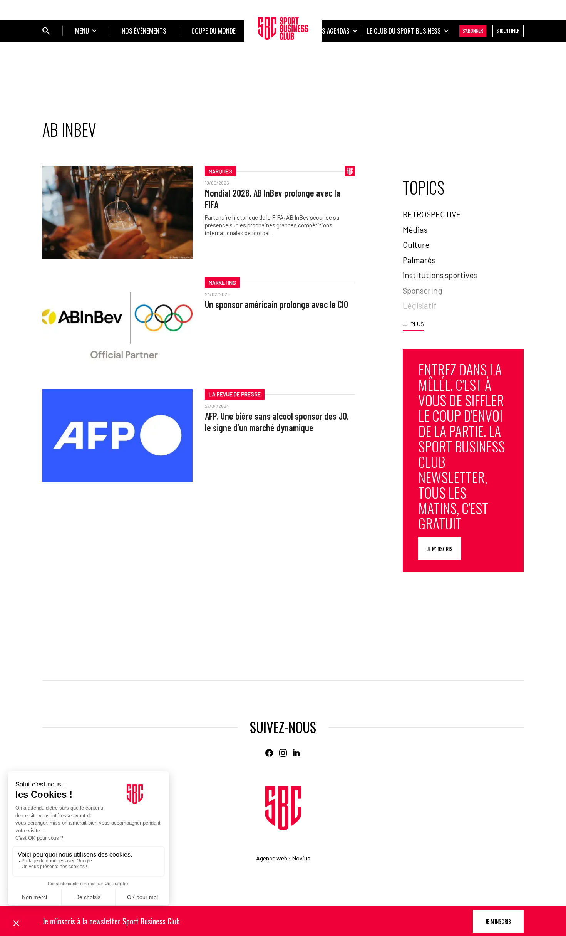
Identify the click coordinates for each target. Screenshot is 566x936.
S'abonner (472, 30)
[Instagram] (283, 753)
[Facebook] (269, 753)
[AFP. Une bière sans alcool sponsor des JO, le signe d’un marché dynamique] (117, 435)
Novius (301, 858)
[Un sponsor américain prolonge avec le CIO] (117, 323)
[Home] (283, 808)
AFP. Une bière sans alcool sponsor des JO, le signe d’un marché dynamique (277, 421)
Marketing (222, 282)
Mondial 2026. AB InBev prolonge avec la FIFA (272, 198)
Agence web (271, 858)
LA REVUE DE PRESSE (235, 394)
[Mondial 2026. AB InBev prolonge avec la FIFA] (117, 212)
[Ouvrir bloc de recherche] (46, 30)
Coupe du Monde (213, 30)
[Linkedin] (297, 753)
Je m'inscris (439, 548)
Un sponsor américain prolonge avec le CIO (276, 304)
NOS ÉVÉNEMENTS (144, 30)
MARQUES (220, 171)
